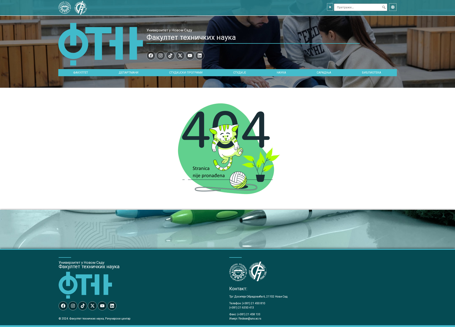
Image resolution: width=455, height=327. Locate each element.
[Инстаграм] (160, 55)
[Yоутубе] (190, 55)
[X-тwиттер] (180, 55)
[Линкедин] (199, 55)
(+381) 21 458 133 (248, 314)
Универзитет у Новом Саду (169, 30)
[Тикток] (170, 55)
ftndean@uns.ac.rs (250, 318)
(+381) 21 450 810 (253, 303)
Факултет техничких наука (191, 37)
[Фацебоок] (150, 55)
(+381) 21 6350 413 (241, 307)
